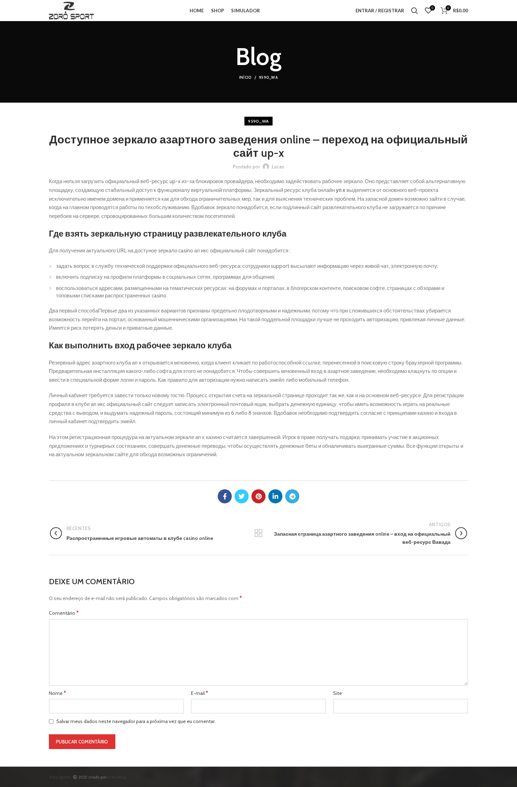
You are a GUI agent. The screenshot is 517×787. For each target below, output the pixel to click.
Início (245, 77)
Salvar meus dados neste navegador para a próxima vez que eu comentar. (136, 721)
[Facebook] (225, 496)
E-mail (199, 693)
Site (337, 693)
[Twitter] (242, 496)
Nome (57, 693)
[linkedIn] (275, 496)
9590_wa (268, 77)
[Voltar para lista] (258, 533)
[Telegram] (292, 496)
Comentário (64, 612)
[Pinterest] (258, 496)
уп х (340, 190)
